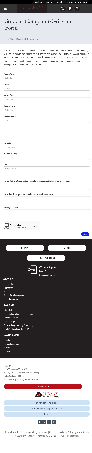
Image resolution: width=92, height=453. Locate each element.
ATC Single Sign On (47, 270)
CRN (5, 164)
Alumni (7, 291)
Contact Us (69, 2)
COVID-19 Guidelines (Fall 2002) (16, 329)
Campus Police (59, 2)
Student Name (9, 73)
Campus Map (43, 386)
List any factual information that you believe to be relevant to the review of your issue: (37, 181)
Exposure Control (11, 317)
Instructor (7, 142)
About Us (49, 2)
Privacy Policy (20, 435)
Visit (67, 248)
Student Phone (9, 105)
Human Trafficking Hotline (46, 402)
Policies (7, 347)
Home (5, 39)
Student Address (10, 116)
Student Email (9, 95)
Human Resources (11, 343)
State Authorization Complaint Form (18, 313)
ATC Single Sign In (81, 2)
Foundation (8, 287)
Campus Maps (9, 321)
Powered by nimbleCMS (69, 435)
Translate (38, 2)
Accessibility (43, 435)
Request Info (46, 258)
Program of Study (10, 153)
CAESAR (7, 351)
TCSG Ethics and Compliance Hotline (47, 408)
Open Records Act (11, 299)
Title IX (46, 414)
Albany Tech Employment (14, 295)
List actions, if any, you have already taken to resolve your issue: (28, 194)
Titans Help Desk (10, 310)
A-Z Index (53, 435)
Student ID (8, 84)
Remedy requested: (11, 207)
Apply (25, 248)
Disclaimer (32, 435)
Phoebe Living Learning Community (18, 325)
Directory (8, 340)
